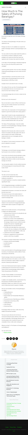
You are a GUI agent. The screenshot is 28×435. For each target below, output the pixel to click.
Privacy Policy (13, 427)
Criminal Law (9, 404)
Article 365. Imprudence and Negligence (13, 385)
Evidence (8, 408)
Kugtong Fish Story (11, 367)
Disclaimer (19, 427)
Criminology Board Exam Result (13, 409)
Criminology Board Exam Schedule (14, 411)
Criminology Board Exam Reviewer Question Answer (12, 370)
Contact (7, 427)
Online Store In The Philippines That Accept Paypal (13, 395)
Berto (14, 431)
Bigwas (10, 429)
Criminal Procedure (10, 406)
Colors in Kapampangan (12, 392)
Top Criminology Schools (12, 415)
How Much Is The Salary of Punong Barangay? (12, 14)
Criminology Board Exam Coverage (12, 364)
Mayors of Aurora (7, 332)
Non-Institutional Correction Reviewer (13, 381)
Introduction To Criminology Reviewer (13, 389)
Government (7, 19)
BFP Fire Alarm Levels (11, 373)
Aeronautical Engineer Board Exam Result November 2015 (13, 377)
